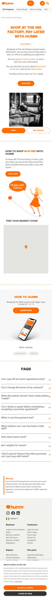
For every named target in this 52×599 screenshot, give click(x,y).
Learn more (18, 581)
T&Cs (35, 73)
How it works (32, 532)
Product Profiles (33, 560)
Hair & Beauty (20, 353)
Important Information (35, 555)
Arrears (30, 543)
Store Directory (11, 555)
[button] (26, 247)
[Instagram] (8, 513)
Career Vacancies (13, 557)
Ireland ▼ (14, 518)
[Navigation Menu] (42, 3)
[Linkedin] (18, 513)
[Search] (47, 3)
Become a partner (13, 535)
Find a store (31, 535)
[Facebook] (13, 513)
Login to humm (33, 529)
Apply (30, 3)
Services (33, 353)
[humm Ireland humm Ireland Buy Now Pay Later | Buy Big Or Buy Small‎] (8, 3)
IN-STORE (25, 44)
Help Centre (36, 69)
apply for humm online (25, 59)
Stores (8, 17)
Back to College (36, 9)
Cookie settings (25, 593)
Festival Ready (21, 9)
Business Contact (12, 540)
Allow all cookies (25, 587)
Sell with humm (12, 537)
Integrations (10, 543)
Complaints (31, 540)
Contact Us (31, 537)
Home (3, 17)
